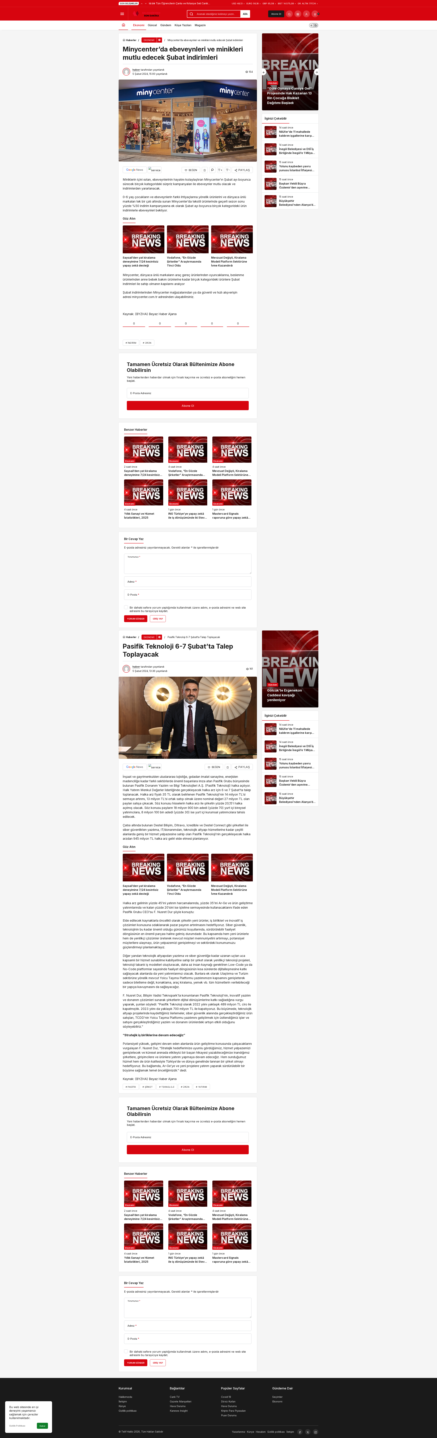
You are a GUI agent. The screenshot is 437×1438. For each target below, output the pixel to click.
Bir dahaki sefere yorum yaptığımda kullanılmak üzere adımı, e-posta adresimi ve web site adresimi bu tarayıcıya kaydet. (188, 609)
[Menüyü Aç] (122, 13)
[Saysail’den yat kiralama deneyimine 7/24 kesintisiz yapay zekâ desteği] (143, 246)
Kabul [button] (42, 1426)
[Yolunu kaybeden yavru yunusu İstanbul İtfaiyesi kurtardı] (290, 166)
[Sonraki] (146, 3)
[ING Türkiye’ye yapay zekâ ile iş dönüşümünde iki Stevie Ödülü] (187, 499)
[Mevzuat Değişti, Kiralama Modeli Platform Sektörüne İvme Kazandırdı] (232, 246)
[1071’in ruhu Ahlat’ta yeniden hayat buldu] (290, 71)
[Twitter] (308, 1432)
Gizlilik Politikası (17, 1425)
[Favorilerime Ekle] (205, 170)
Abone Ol (276, 13)
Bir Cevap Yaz (134, 539)
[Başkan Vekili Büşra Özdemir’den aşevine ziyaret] (290, 183)
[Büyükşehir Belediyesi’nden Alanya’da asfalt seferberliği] (290, 201)
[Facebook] (300, 1432)
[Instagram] (315, 1432)
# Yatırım (201, 1087)
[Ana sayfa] (123, 25)
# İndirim (131, 343)
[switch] (313, 25)
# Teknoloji (166, 1087)
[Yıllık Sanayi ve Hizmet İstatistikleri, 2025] (143, 499)
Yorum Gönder (135, 618)
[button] (297, 13)
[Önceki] (142, 3)
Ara (245, 13)
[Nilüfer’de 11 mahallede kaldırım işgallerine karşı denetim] (290, 132)
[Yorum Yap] (212, 170)
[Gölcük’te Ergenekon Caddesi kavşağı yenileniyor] (290, 668)
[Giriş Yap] (306, 13)
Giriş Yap (158, 618)
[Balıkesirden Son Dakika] (148, 13)
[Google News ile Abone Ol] (135, 170)
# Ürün (147, 343)
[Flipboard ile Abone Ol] (154, 170)
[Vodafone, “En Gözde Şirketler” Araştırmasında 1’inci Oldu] (188, 246)
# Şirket (148, 1087)
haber (136, 69)
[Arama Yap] (289, 13)
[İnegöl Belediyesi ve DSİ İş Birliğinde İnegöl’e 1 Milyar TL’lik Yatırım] (290, 149)
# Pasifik (131, 1087)
